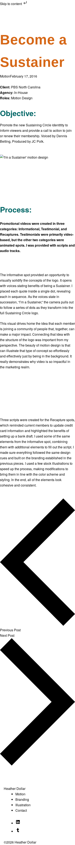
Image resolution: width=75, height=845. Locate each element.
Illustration (23, 804)
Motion (5, 76)
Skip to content (11, 3)
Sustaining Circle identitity (45, 125)
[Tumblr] (17, 830)
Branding (22, 799)
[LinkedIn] (17, 822)
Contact (21, 810)
